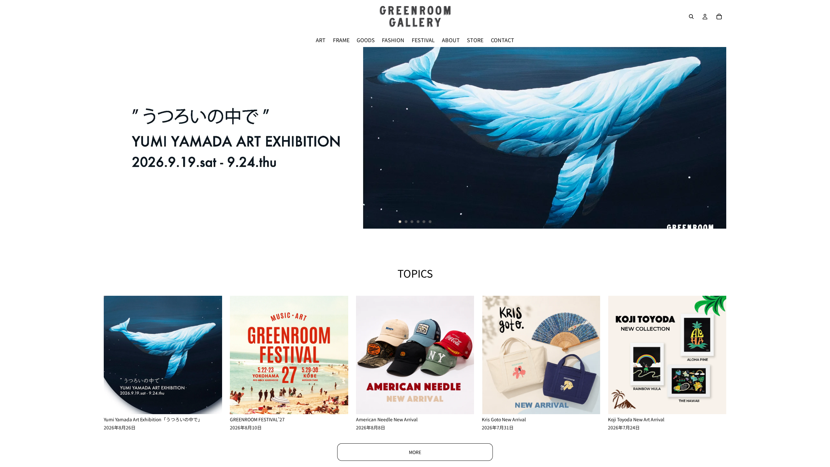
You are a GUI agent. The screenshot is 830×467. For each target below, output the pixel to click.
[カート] (719, 16)
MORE (415, 452)
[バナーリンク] (415, 138)
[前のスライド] (114, 138)
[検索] (691, 16)
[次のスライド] (716, 138)
